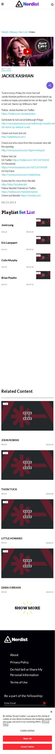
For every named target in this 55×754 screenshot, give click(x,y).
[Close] (51, 711)
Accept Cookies (27, 746)
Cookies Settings (27, 730)
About (14, 655)
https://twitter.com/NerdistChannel (19, 192)
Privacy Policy (19, 662)
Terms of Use (19, 682)
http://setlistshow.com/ (13, 137)
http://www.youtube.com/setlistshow (20, 175)
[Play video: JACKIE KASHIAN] (27, 51)
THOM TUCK (9, 489)
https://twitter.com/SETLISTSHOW (31, 160)
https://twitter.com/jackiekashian (18, 114)
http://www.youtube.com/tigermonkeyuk (23, 150)
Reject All (27, 738)
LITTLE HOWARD (11, 538)
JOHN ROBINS (10, 440)
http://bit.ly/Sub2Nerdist (14, 184)
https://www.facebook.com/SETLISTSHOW (24, 167)
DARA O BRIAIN (11, 587)
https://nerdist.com (31, 195)
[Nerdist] (27, 4)
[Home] (16, 641)
